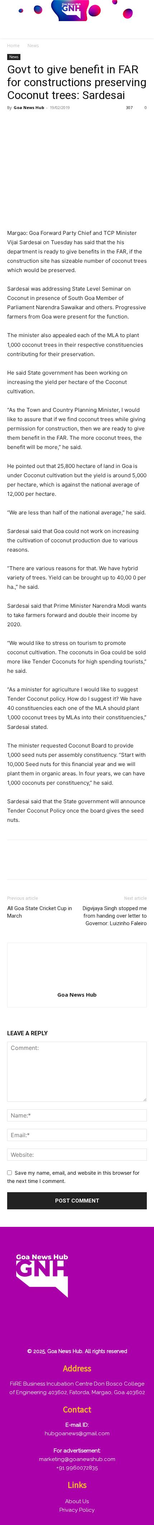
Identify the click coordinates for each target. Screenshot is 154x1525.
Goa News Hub (29, 107)
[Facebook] (14, 124)
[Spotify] (65, 1329)
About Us (77, 1501)
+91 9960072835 (77, 1468)
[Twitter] (31, 124)
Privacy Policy (77, 1510)
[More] (97, 124)
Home (13, 46)
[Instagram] (42, 1329)
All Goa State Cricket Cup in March (39, 912)
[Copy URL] (80, 124)
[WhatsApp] (64, 124)
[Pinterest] (47, 124)
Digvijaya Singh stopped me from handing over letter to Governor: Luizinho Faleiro (115, 916)
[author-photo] (77, 985)
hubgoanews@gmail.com (77, 1433)
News (33, 46)
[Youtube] (134, 1329)
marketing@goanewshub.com (77, 1459)
